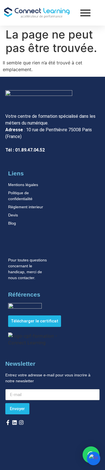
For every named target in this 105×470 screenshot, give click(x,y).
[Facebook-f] (7, 422)
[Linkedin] (14, 422)
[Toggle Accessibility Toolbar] (93, 458)
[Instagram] (21, 422)
